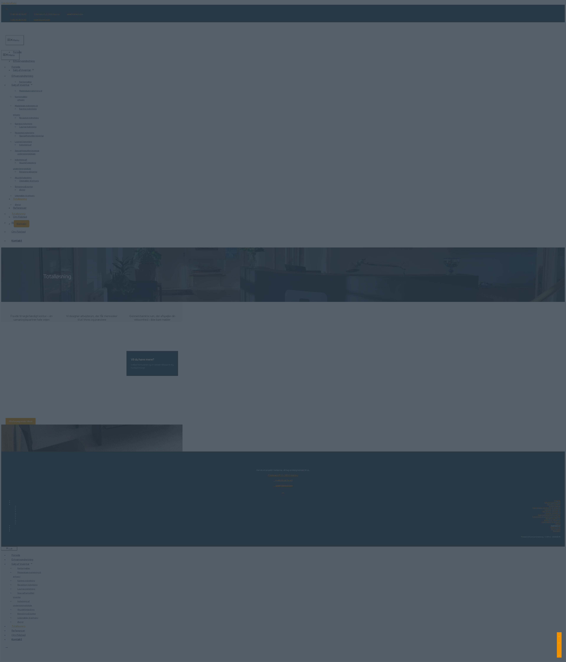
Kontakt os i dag (92, 448)
